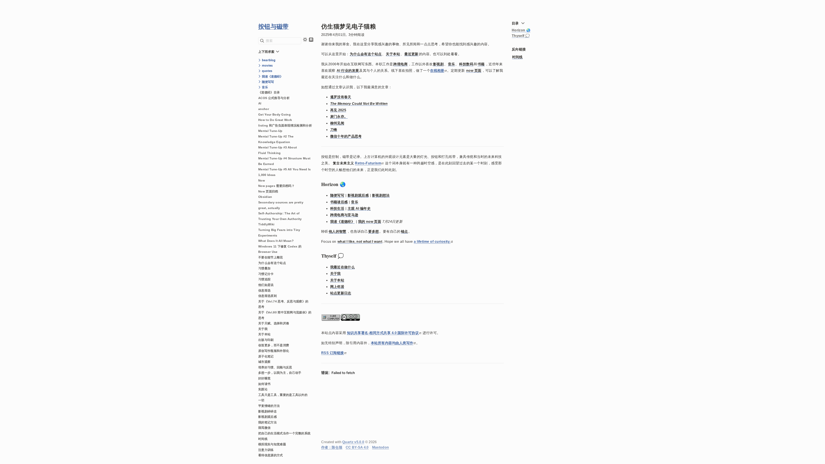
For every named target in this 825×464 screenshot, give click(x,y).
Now (261, 180)
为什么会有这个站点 (272, 263)
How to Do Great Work (275, 120)
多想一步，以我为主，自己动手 (279, 372)
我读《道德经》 (342, 221)
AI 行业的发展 (348, 70)
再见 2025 (338, 110)
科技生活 (337, 208)
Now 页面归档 (268, 191)
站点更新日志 (340, 293)
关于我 (262, 329)
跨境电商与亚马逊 (344, 215)
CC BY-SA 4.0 (357, 447)
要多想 (373, 231)
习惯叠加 (264, 268)
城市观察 (264, 361)
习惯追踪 (264, 279)
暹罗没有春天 (340, 97)
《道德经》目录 (269, 92)
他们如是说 (266, 285)
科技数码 (466, 64)
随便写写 (337, 195)
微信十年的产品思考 (346, 136)
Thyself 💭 (521, 36)
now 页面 (473, 70)
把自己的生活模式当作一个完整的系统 (284, 433)
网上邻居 (337, 286)
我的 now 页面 (369, 221)
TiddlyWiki (266, 224)
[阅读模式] (311, 39)
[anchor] (349, 184)
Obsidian (265, 196)
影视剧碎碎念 (267, 411)
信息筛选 (264, 290)
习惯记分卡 (266, 274)
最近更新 (411, 54)
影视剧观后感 (267, 416)
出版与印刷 (266, 340)
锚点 (404, 231)
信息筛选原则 (267, 296)
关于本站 (264, 334)
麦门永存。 (339, 116)
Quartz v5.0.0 (353, 442)
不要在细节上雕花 (270, 257)
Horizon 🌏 (521, 30)
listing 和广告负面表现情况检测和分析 (285, 125)
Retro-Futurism (368, 163)
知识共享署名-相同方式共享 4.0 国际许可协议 (383, 333)
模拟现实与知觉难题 (272, 444)
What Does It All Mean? (276, 241)
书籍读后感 (339, 202)
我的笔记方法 (267, 422)
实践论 (262, 389)
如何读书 (264, 384)
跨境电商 (400, 64)
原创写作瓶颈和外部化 (273, 351)
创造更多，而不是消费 (273, 345)
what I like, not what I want (360, 241)
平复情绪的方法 (269, 406)
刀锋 (333, 129)
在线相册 (437, 70)
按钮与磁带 (273, 26)
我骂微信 (264, 427)
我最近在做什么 (342, 267)
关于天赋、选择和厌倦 (273, 323)
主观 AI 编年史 (359, 208)
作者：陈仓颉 (331, 447)
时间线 (262, 439)
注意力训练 (266, 450)
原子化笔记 (266, 356)
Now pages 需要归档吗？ (276, 186)
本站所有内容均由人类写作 (392, 343)
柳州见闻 (337, 123)
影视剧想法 (381, 195)
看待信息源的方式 (270, 455)
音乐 (451, 64)
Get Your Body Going (274, 114)
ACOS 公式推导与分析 (274, 98)
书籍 (481, 64)
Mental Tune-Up (270, 131)
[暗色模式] (305, 39)
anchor (263, 109)
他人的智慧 (337, 231)
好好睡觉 (264, 378)
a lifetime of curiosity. (432, 241)
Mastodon (380, 447)
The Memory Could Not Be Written (359, 103)
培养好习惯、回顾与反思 (275, 367)
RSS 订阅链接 (332, 353)
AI (259, 103)
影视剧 (438, 64)
